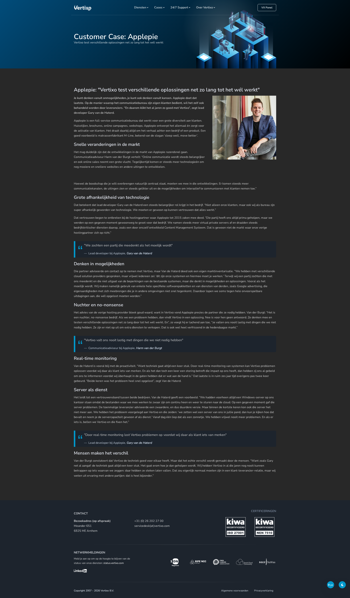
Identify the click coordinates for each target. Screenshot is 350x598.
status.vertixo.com (113, 563)
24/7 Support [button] (179, 7)
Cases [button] (158, 7)
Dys (330, 584)
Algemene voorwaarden (234, 590)
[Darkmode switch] (342, 584)
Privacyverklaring (263, 590)
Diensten (140, 7)
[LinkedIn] (80, 571)
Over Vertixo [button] (204, 7)
